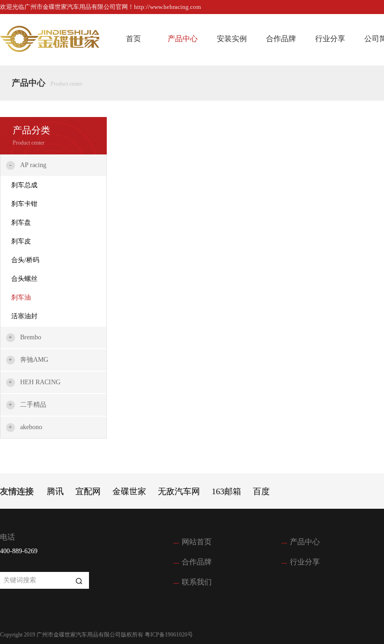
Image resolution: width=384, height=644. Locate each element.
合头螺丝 (24, 278)
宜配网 (88, 491)
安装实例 (232, 39)
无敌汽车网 (179, 491)
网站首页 (197, 542)
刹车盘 (21, 222)
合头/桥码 (25, 259)
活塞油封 (24, 316)
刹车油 (21, 297)
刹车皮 (21, 241)
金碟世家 (129, 491)
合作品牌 (281, 39)
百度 (261, 491)
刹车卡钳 (24, 203)
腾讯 (55, 491)
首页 (133, 39)
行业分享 (330, 39)
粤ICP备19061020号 (169, 634)
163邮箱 (226, 491)
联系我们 (197, 582)
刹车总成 (24, 185)
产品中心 (183, 39)
